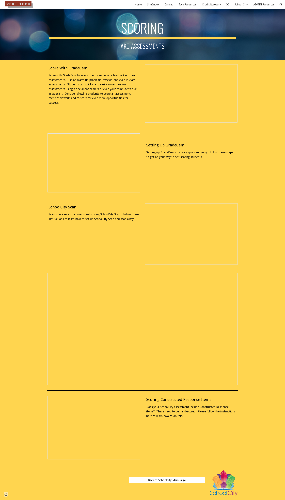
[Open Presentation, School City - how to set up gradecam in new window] (133, 137)
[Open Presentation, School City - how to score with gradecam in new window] (231, 68)
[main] (142, 34)
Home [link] (138, 4)
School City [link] (241, 4)
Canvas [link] (169, 4)
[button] (281, 5)
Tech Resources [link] (187, 4)
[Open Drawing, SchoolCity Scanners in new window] (231, 277)
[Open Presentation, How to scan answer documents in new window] (231, 207)
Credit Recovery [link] (211, 4)
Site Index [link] (153, 4)
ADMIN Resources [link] (263, 4)
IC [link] (227, 4)
